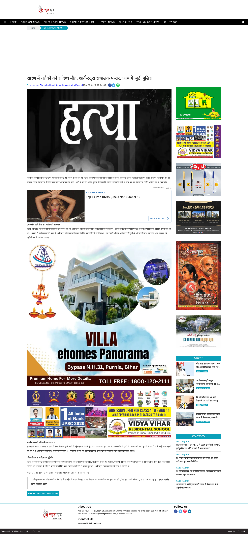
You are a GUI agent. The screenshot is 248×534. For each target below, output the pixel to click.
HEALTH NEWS (107, 22)
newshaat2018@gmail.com (89, 523)
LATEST (198, 358)
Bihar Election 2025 (82, 22)
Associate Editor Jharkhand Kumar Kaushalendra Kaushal (56, 85)
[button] (5, 22)
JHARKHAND (125, 22)
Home (32, 28)
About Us (84, 506)
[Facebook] (176, 511)
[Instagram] (185, 511)
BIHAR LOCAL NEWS (55, 22)
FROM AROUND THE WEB (43, 493)
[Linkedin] (189, 511)
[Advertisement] (124, 52)
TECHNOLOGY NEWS (147, 22)
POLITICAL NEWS (30, 22)
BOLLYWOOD (170, 22)
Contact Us (85, 519)
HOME (13, 22)
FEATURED (198, 436)
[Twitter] (180, 511)
